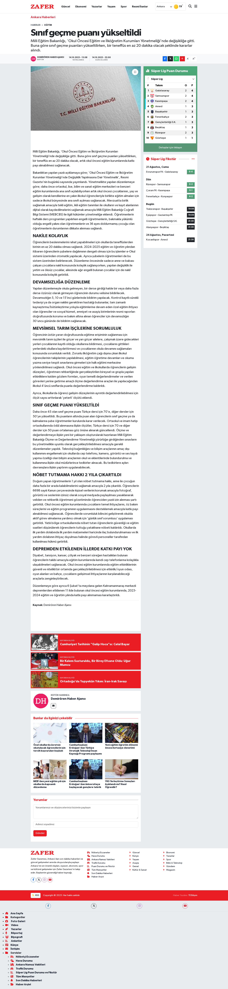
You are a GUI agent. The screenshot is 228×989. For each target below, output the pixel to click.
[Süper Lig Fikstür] (193, 159)
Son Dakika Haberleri (102, 873)
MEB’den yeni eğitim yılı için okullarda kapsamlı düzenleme (49, 784)
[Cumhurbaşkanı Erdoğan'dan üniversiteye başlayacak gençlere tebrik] (85, 769)
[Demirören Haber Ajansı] (40, 701)
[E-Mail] (53, 705)
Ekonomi (80, 6)
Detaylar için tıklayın (170, 147)
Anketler (16, 941)
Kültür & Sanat (139, 870)
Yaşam (111, 6)
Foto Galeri (18, 921)
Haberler (35, 25)
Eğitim (48, 25)
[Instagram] (44, 879)
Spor (124, 6)
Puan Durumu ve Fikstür (103, 866)
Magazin (170, 870)
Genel (135, 866)
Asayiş (135, 863)
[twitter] (93, 906)
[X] (38, 879)
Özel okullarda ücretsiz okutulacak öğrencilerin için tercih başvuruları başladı (49, 748)
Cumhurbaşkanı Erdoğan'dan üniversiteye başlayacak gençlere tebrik (85, 784)
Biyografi (16, 937)
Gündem (170, 866)
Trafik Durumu (98, 863)
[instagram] (139, 906)
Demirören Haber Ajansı (68, 698)
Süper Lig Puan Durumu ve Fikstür (36, 972)
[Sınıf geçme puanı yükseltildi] (86, 98)
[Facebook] (33, 879)
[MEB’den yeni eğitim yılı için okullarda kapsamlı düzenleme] (50, 769)
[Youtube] (50, 879)
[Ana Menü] (194, 6)
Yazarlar (97, 6)
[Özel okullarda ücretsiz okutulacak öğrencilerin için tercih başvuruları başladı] (50, 732)
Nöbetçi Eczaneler (101, 852)
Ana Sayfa (17, 913)
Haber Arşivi (98, 877)
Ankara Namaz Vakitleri (103, 859)
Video (14, 925)
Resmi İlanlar (140, 6)
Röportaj (16, 933)
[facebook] (48, 906)
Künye (135, 856)
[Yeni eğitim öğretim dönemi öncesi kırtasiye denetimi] (121, 732)
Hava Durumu (98, 856)
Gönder (40, 833)
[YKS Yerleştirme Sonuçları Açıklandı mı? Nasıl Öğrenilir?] (121, 769)
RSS (37, 895)
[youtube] (185, 906)
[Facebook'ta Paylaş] (165, 58)
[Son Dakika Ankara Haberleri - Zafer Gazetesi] (42, 6)
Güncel (65, 6)
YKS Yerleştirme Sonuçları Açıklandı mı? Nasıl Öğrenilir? (120, 784)
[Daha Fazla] (182, 58)
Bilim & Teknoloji (174, 863)
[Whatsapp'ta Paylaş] (176, 58)
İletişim (15, 949)
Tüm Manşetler (99, 870)
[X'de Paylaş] (170, 58)
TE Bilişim (192, 895)
